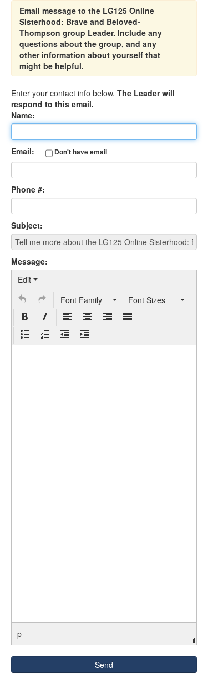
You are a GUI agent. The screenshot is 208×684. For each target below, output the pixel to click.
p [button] (19, 633)
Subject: (27, 225)
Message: (29, 261)
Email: (59, 151)
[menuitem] (28, 279)
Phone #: (28, 189)
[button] (22, 300)
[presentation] (27, 279)
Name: (23, 115)
